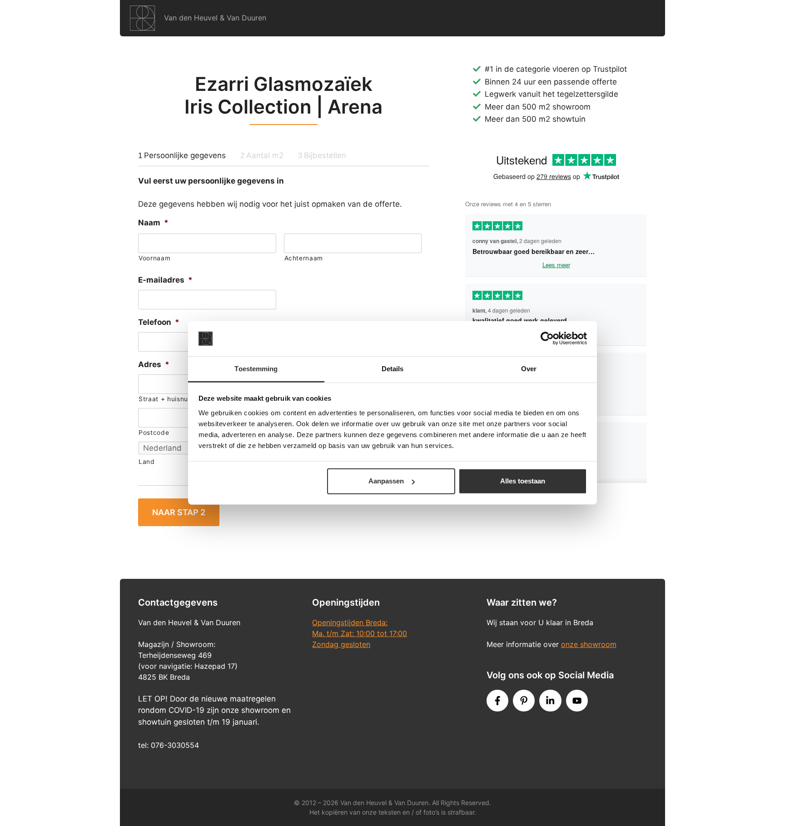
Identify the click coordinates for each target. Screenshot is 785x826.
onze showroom (588, 644)
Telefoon (158, 322)
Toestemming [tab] (256, 369)
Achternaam (303, 258)
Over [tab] (529, 369)
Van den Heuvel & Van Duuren (215, 17)
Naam (153, 222)
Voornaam (154, 258)
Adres (153, 364)
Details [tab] (393, 369)
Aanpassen (386, 481)
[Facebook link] (497, 701)
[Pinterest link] (524, 701)
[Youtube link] (577, 701)
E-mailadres (165, 279)
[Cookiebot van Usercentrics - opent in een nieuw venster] (547, 338)
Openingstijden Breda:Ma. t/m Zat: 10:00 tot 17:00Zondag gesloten (359, 633)
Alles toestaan (522, 481)
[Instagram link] (550, 701)
